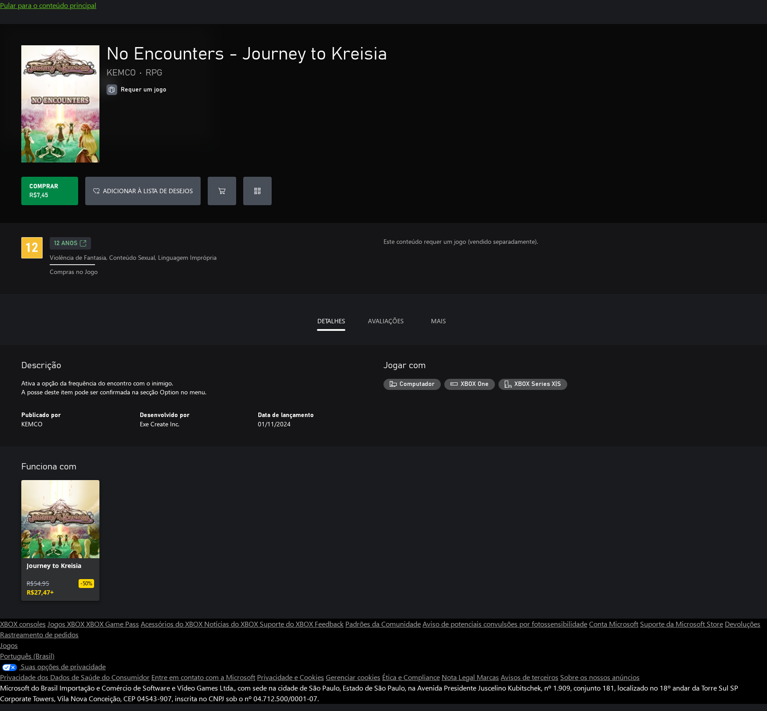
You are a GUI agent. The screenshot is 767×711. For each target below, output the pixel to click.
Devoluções (742, 623)
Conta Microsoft (613, 623)
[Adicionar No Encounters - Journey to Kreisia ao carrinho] (222, 191)
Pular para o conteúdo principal (48, 5)
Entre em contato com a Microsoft (203, 677)
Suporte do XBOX (287, 623)
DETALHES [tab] (331, 321)
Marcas (488, 677)
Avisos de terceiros (529, 677)
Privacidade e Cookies (290, 677)
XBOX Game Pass (112, 623)
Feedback (329, 623)
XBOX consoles (23, 623)
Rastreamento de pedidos (39, 634)
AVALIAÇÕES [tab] (385, 321)
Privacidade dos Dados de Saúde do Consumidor (75, 677)
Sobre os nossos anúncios (600, 677)
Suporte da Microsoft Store (681, 623)
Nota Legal (459, 677)
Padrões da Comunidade (383, 623)
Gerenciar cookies (353, 677)
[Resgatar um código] (257, 191)
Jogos (9, 645)
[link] (60, 540)
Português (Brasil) (27, 655)
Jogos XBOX (66, 623)
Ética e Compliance (411, 677)
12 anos (66, 243)
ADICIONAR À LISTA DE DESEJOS (148, 191)
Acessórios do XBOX (172, 623)
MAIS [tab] (438, 321)
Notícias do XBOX (232, 623)
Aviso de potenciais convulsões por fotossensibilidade (505, 623)
